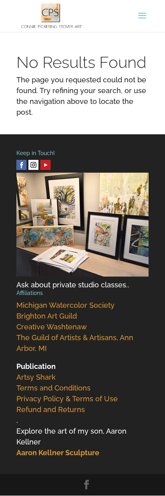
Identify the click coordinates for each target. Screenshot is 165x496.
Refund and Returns (50, 409)
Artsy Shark (36, 377)
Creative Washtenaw (51, 327)
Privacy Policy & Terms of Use (67, 398)
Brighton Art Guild (46, 316)
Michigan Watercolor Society (65, 305)
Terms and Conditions (53, 388)
